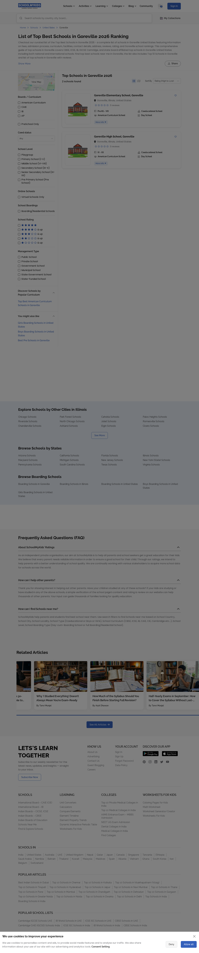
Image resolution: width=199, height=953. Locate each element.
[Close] (179, 448)
